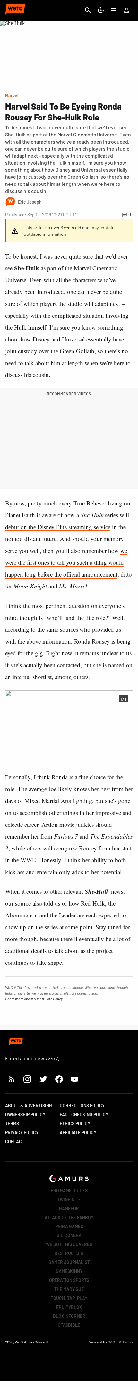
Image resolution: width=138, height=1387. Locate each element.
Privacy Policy (22, 1132)
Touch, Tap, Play (69, 1298)
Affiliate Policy (78, 1132)
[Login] (126, 10)
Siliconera (69, 1235)
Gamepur (69, 1208)
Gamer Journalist (69, 1262)
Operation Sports (69, 1280)
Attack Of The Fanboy (69, 1217)
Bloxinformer (69, 1316)
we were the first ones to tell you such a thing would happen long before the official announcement (66, 562)
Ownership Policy (25, 1114)
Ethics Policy (75, 1123)
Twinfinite (69, 1199)
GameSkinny (69, 1271)
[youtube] (75, 1079)
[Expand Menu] (113, 10)
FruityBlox (69, 1307)
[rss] (11, 1079)
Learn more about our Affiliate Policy (34, 999)
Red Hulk (93, 903)
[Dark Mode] (100, 10)
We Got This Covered (69, 1244)
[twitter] (43, 1079)
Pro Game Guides (69, 1190)
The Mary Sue (69, 1289)
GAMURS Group (120, 1342)
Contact (14, 1141)
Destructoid (69, 1253)
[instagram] (27, 1079)
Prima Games (69, 1226)
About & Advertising (28, 1105)
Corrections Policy (82, 1105)
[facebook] (58, 1079)
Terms (12, 1123)
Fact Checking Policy (84, 1114)
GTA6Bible (69, 1325)
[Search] (88, 10)
